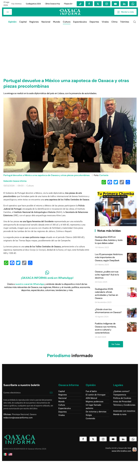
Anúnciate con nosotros (124, 411)
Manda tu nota (127, 12)
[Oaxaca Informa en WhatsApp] (133, 3)
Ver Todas (115, 344)
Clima (114, 21)
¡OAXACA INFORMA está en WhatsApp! (47, 278)
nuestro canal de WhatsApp (29, 284)
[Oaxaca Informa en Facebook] (89, 3)
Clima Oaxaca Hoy (52, 4)
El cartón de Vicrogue (95, 395)
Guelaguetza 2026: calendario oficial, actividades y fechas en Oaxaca (106, 294)
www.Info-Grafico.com (121, 451)
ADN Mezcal (91, 398)
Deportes (62, 412)
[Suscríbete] (51, 393)
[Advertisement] (70, 48)
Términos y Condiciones (124, 405)
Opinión (91, 385)
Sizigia (89, 415)
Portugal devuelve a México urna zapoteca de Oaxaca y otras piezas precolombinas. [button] (46, 175)
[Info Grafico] (134, 449)
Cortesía (103, 175)
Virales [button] (105, 21)
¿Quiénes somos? (121, 391)
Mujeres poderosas (94, 401)
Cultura (66, 21)
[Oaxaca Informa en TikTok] (80, 3)
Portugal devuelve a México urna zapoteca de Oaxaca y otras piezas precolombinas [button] (70, 135)
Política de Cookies (122, 398)
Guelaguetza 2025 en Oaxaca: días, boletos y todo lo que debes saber (108, 240)
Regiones (34, 21)
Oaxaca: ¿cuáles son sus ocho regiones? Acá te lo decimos (107, 274)
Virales (61, 415)
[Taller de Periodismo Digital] (116, 208)
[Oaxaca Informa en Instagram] (106, 3)
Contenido (90, 418)
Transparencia (119, 395)
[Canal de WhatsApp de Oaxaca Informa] (47, 272)
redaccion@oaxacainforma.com (18, 417)
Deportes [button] (94, 21)
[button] (7, 12)
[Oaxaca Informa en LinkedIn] (124, 3)
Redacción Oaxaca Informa (15, 181)
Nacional (45, 21)
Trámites (124, 21)
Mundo (56, 21)
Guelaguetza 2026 (33, 4)
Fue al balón (91, 391)
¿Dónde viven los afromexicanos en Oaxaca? (108, 311)
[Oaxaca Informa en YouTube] (115, 3)
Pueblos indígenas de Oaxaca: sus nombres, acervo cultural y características (105, 328)
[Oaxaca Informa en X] (98, 3)
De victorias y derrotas (96, 411)
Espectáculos (80, 21)
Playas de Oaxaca (71, 4)
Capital (23, 21)
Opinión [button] (12, 21)
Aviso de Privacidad (122, 401)
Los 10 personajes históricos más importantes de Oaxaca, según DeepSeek (108, 257)
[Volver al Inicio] (70, 12)
